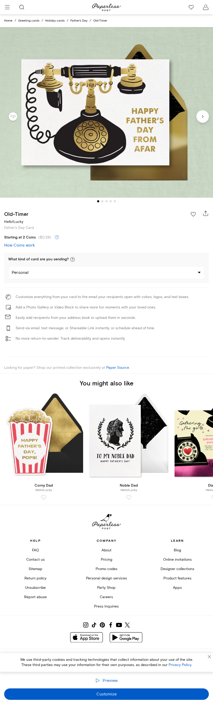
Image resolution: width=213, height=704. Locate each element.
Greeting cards (28, 21)
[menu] (7, 7)
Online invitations (177, 559)
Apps (177, 587)
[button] (72, 259)
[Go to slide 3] (106, 201)
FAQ (35, 550)
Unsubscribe (35, 587)
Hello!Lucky (13, 221)
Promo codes (106, 569)
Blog (177, 550)
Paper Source (117, 367)
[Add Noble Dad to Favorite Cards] (129, 497)
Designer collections (177, 569)
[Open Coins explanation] (57, 237)
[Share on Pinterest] (102, 625)
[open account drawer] (205, 7)
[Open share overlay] (206, 213)
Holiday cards (55, 21)
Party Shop (106, 587)
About (106, 550)
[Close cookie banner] (209, 657)
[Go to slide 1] (98, 201)
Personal (20, 272)
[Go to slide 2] (102, 201)
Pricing (106, 559)
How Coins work (19, 245)
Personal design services (106, 578)
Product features (177, 578)
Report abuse (35, 597)
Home (8, 21)
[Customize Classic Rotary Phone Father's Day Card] (106, 112)
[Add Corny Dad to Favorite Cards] (44, 497)
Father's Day (79, 21)
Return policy (35, 578)
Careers (106, 597)
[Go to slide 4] (111, 201)
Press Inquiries (106, 606)
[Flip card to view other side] (17, 116)
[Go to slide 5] (115, 201)
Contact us (35, 559)
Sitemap (35, 569)
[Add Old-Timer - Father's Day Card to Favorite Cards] (193, 214)
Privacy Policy (180, 665)
